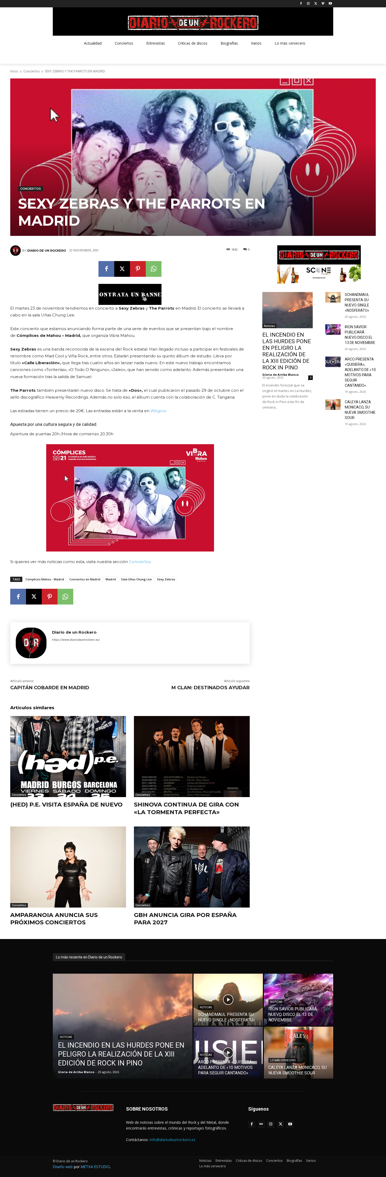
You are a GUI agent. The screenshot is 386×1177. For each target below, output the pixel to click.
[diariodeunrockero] (193, 22)
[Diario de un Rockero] (16, 250)
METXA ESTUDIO (95, 1166)
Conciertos (31, 71)
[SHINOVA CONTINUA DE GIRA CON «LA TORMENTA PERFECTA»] (192, 756)
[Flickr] (261, 1124)
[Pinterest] (138, 269)
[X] (316, 4)
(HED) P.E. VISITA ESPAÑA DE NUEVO (66, 804)
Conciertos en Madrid (84, 579)
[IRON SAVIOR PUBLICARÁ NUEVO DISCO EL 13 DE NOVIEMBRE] (333, 329)
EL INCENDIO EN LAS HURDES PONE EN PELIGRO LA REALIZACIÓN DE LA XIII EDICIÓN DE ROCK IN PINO (286, 351)
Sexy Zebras (166, 579)
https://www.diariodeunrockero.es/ (76, 639)
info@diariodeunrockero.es (172, 1139)
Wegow (158, 410)
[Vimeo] (323, 4)
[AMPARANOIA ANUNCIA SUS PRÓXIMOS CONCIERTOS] (68, 867)
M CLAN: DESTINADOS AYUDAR (210, 688)
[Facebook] (301, 4)
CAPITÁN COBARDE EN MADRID (49, 688)
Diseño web (63, 1166)
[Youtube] (330, 4)
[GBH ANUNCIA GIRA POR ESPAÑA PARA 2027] (192, 867)
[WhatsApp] (153, 269)
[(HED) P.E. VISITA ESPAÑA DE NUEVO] (68, 756)
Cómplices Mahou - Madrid (44, 579)
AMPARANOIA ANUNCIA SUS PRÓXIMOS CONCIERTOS (54, 918)
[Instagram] (308, 4)
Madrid (111, 579)
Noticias (269, 326)
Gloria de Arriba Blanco (280, 375)
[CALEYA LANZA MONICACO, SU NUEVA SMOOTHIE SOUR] (333, 404)
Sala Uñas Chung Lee (136, 579)
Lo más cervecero (283, 1060)
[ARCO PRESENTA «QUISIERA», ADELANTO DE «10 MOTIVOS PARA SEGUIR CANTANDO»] (333, 362)
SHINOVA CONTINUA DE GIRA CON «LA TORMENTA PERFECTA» (186, 808)
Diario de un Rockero (46, 250)
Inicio (14, 71)
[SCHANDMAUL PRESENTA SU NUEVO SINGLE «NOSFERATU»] (333, 297)
